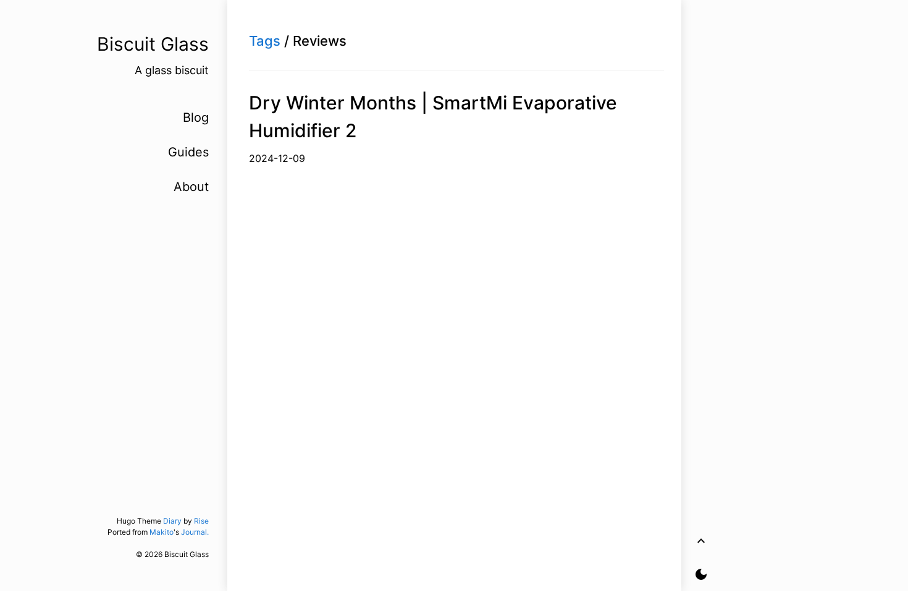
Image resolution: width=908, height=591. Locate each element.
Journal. (195, 532)
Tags (264, 41)
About (191, 186)
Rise (201, 520)
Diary (172, 520)
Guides (188, 152)
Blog (196, 117)
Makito (161, 532)
